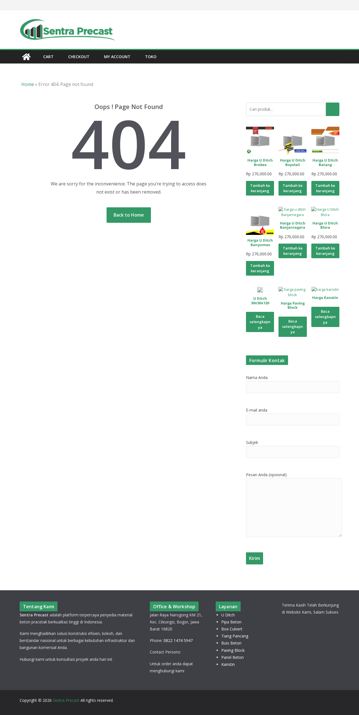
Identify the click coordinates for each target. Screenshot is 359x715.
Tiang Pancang (234, 636)
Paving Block (233, 650)
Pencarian (332, 109)
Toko (151, 56)
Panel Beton (232, 657)
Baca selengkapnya (260, 322)
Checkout (78, 56)
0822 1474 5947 (178, 640)
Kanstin (228, 664)
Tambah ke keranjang (260, 188)
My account (117, 56)
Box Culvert (231, 629)
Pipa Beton (231, 622)
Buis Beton (231, 643)
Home (27, 84)
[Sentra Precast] (26, 56)
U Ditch (228, 615)
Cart (48, 56)
